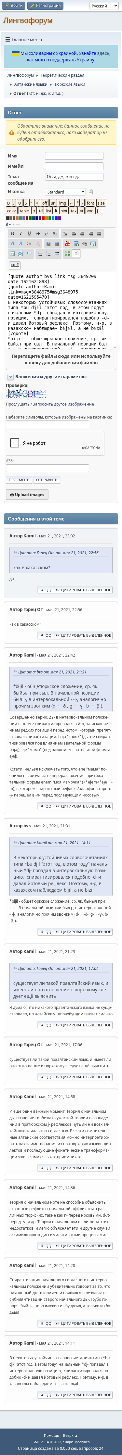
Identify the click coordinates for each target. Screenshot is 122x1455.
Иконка (16, 191)
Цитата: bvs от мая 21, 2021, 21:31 (52, 672)
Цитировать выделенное (86, 589)
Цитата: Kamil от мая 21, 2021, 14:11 (54, 843)
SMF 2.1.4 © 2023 (47, 1442)
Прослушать (18, 404)
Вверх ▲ (70, 1435)
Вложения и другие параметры (51, 377)
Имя (13, 156)
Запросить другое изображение (63, 404)
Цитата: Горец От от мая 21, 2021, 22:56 (58, 553)
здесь (103, 53)
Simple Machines (76, 1442)
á (7, 224)
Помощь (51, 1435)
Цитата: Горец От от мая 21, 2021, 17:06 (58, 968)
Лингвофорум (28, 20)
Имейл (16, 166)
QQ (48, 589)
